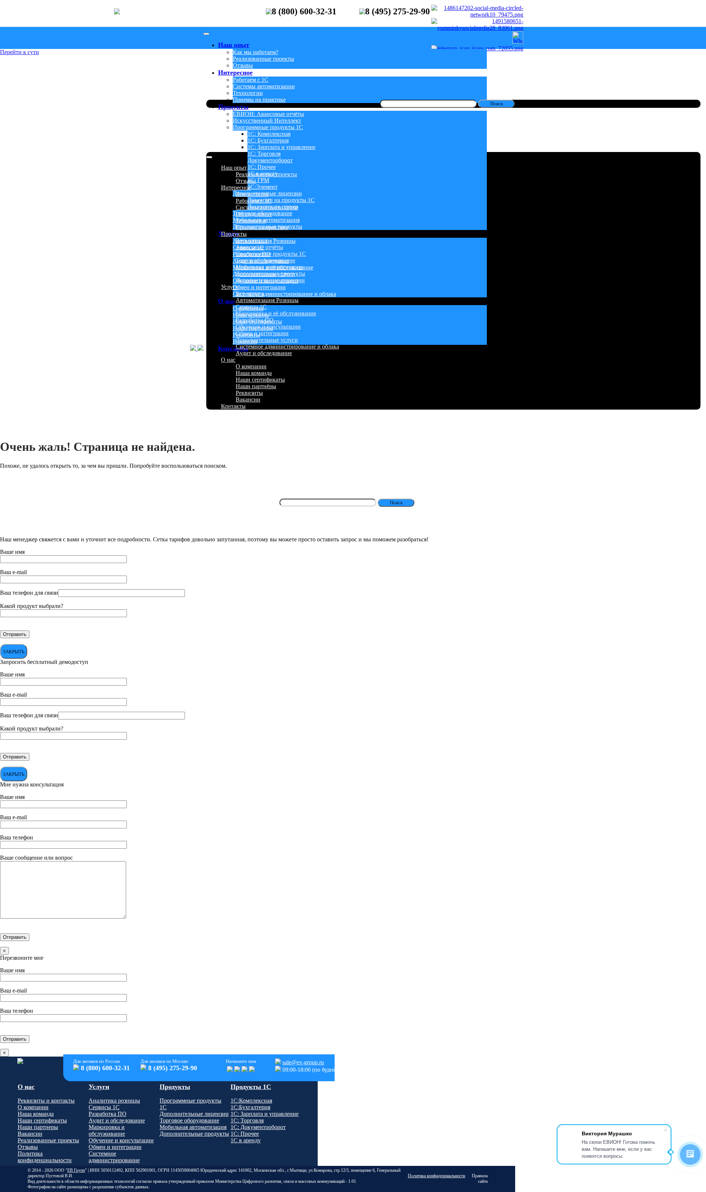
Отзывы (243, 65)
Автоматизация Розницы (264, 241)
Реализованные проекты (263, 59)
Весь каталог (252, 240)
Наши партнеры (38, 1127)
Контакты (233, 348)
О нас (226, 301)
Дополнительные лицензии (267, 193)
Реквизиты (246, 335)
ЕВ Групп (76, 1170)
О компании (248, 308)
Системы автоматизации (264, 86)
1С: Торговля (264, 154)
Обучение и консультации (265, 280)
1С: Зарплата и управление (281, 147)
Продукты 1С (251, 1086)
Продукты (233, 106)
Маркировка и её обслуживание (273, 267)
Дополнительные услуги (264, 274)
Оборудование (254, 214)
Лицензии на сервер (272, 207)
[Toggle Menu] (206, 34)
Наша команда (251, 315)
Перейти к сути (19, 52)
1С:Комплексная (251, 1100)
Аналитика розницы (114, 1100)
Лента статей (252, 194)
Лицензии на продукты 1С (281, 200)
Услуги (230, 287)
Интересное (235, 72)
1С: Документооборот (258, 1127)
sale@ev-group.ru (303, 1062)
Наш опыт (233, 45)
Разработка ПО (252, 254)
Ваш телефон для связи (29, 593)
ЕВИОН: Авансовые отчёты (268, 114)
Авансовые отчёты (259, 247)
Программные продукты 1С (268, 127)
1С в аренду (262, 173)
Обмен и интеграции (259, 287)
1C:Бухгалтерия (250, 1107)
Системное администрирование (114, 1156)
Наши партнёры (253, 328)
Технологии (248, 93)
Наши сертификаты (257, 321)
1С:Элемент (262, 187)
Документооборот (270, 160)
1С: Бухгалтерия (268, 140)
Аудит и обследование (261, 261)
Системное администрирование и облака (284, 294)
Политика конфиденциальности (45, 1156)
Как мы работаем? (255, 52)
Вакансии (245, 341)
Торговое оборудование (262, 213)
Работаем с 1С (250, 80)
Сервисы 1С (248, 247)
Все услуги (250, 293)
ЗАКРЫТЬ (13, 651)
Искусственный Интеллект (267, 120)
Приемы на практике (259, 99)
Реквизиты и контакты (46, 1100)
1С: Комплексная (268, 134)
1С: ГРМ (258, 180)
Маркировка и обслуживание (107, 1130)
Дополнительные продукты (267, 226)
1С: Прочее (261, 167)
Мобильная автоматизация (266, 220)
